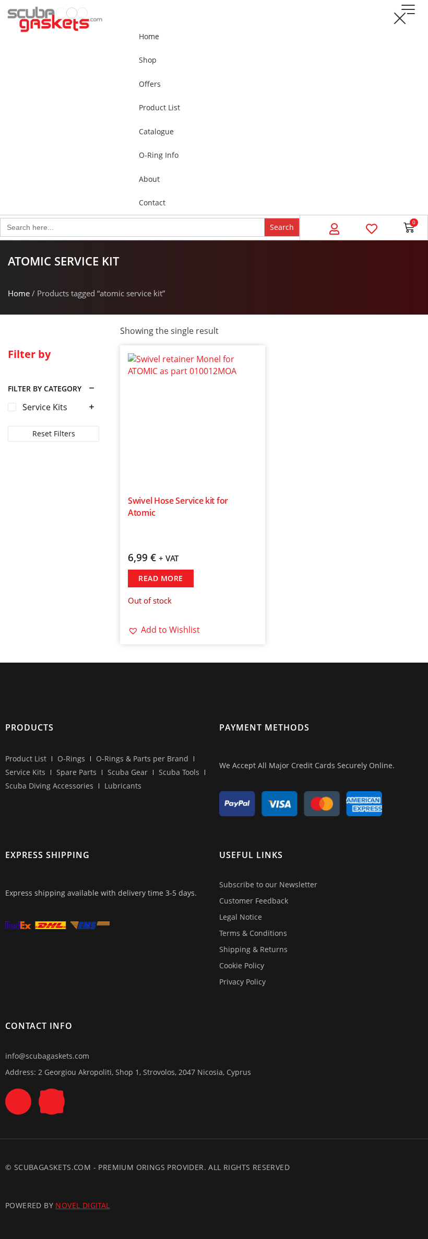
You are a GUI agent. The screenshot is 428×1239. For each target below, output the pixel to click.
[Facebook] (18, 1102)
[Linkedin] (52, 1102)
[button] (408, 9)
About (149, 179)
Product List (159, 107)
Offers (150, 84)
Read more (160, 578)
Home (149, 36)
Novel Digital (82, 1205)
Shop (148, 60)
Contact (152, 202)
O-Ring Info (159, 155)
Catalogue (156, 131)
